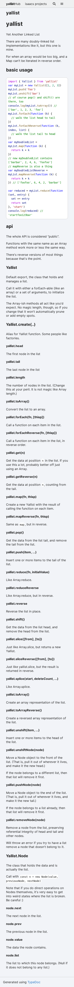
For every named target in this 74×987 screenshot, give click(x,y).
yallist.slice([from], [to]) (24, 639)
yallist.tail (13, 362)
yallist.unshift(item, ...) (23, 730)
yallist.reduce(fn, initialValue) (28, 572)
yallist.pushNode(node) (23, 785)
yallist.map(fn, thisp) (21, 497)
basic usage (19, 70)
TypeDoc (34, 982)
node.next (13, 908)
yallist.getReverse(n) (22, 477)
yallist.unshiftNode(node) (25, 750)
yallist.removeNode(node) (25, 820)
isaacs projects (36, 4)
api (9, 226)
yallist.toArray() (17, 401)
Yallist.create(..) (20, 324)
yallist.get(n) (15, 453)
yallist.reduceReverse (22, 588)
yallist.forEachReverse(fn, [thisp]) (31, 433)
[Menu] (64, 4)
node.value (14, 939)
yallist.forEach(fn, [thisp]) (25, 417)
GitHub (15, 4)
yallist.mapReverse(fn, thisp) (27, 516)
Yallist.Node (17, 856)
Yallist (11, 267)
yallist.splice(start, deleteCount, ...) (32, 679)
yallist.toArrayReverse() (24, 710)
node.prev (13, 924)
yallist (10, 4)
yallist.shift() (15, 619)
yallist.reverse (16, 603)
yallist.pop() (15, 532)
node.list (12, 955)
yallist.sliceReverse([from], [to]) (30, 659)
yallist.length (15, 377)
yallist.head (14, 346)
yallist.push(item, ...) (21, 552)
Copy (61, 81)
